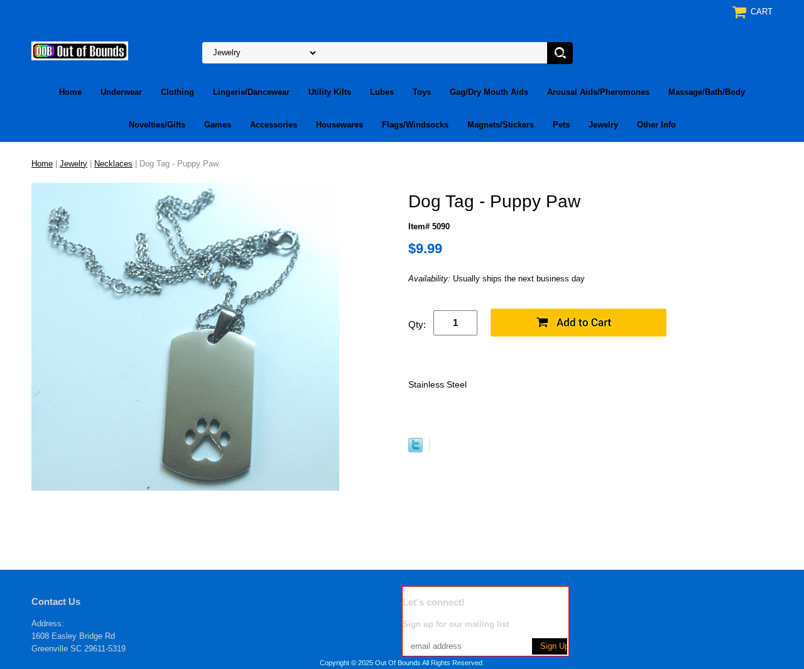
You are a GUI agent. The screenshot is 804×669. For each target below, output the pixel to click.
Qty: (417, 324)
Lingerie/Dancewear (251, 92)
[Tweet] (415, 449)
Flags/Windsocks (415, 124)
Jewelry (603, 124)
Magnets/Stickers (500, 124)
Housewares (339, 124)
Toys (422, 92)
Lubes (382, 92)
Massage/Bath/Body (706, 92)
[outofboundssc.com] (79, 50)
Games (217, 124)
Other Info (656, 124)
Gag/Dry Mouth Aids (489, 92)
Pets (561, 124)
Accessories (273, 124)
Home (70, 92)
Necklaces (113, 163)
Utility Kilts (329, 92)
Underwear (121, 92)
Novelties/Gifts (157, 124)
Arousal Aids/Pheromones (598, 92)
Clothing (177, 92)
